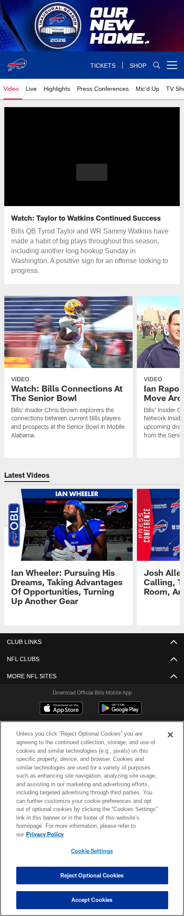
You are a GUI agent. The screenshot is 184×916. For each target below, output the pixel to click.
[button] (92, 172)
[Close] (170, 743)
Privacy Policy (111, 834)
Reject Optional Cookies (92, 875)
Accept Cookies (92, 899)
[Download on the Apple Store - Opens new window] (61, 709)
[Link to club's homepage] (17, 62)
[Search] (156, 65)
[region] (92, 823)
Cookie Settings (92, 850)
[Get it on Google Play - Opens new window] (120, 712)
